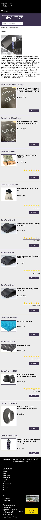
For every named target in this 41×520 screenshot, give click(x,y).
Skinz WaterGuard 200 (9, 403)
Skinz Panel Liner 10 (8, 220)
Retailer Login (6, 500)
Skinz (16, 27)
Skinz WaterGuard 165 (9, 371)
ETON (4, 481)
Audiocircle (6, 479)
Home (2, 27)
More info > (34, 111)
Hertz (4, 473)
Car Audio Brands (9, 27)
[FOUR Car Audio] (6, 7)
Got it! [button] (21, 511)
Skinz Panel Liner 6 (7, 252)
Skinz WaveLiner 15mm (9, 318)
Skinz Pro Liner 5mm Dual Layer (12, 85)
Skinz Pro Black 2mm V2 (9, 185)
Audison (5, 471)
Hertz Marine (6, 477)
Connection (6, 488)
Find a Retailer (6, 498)
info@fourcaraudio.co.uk (20, 461)
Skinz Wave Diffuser (8, 342)
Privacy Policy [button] (12, 517)
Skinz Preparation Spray (9, 436)
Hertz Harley (6, 475)
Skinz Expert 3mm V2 (8, 152)
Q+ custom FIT (7, 484)
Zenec (4, 490)
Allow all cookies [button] (31, 511)
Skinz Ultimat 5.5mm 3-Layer (11, 118)
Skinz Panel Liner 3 (7, 285)
